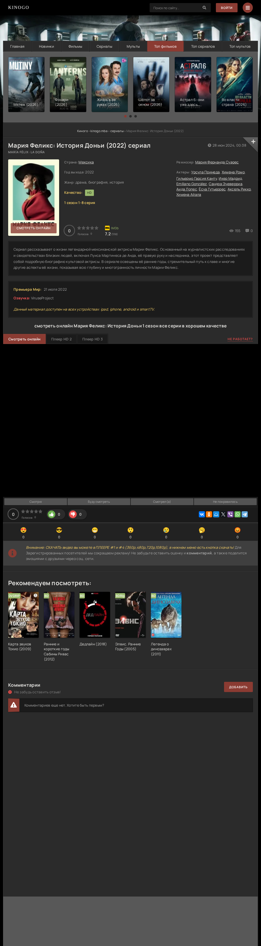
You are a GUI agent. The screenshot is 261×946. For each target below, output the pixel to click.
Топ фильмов (165, 46)
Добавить (238, 687)
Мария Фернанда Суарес (217, 162)
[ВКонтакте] (202, 514)
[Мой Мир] (216, 514)
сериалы (117, 131)
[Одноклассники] (209, 514)
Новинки (46, 46)
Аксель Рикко (239, 189)
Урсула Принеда (205, 172)
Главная (17, 46)
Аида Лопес (186, 189)
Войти (226, 8)
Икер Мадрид (230, 178)
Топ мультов (240, 46)
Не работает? (240, 339)
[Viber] (230, 514)
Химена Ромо (233, 172)
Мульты (133, 46)
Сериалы (104, 46)
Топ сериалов (203, 46)
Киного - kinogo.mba (92, 131)
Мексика (86, 162)
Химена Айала (188, 194)
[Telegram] (245, 514)
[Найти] (204, 7)
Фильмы (75, 46)
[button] (125, 116)
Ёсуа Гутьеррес (212, 189)
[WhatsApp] (237, 514)
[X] (223, 514)
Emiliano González (191, 183)
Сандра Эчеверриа (225, 183)
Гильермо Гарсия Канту (196, 178)
